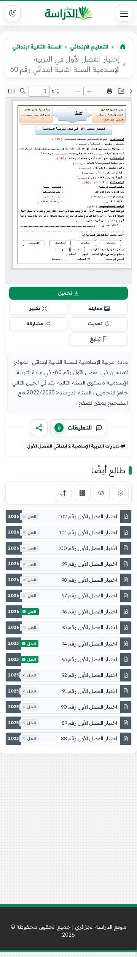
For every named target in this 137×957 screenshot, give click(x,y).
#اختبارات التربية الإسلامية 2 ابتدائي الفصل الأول (76, 446)
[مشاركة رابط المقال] (39, 427)
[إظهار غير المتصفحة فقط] (101, 493)
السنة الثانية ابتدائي (37, 46)
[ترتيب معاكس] (63, 493)
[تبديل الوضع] (13, 13)
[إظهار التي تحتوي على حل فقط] (120, 493)
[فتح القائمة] (124, 13)
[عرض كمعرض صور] (82, 493)
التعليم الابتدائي (89, 46)
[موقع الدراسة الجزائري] (68, 13)
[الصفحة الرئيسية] (122, 46)
